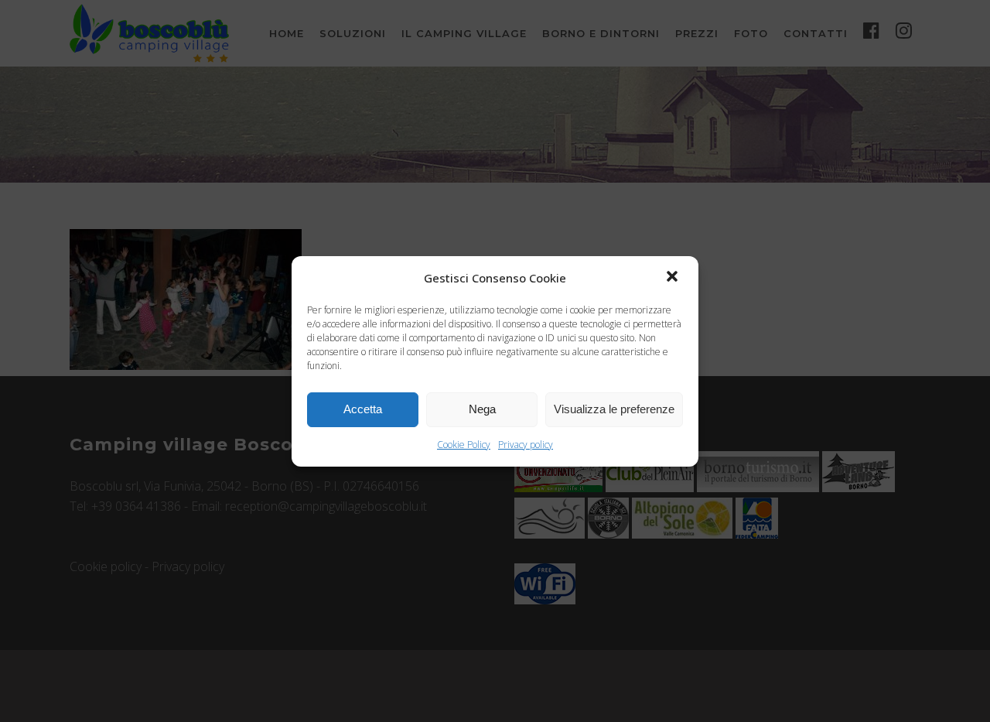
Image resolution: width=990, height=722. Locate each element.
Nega (482, 409)
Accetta (362, 409)
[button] (673, 278)
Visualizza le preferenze (614, 409)
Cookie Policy (463, 444)
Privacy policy (525, 444)
